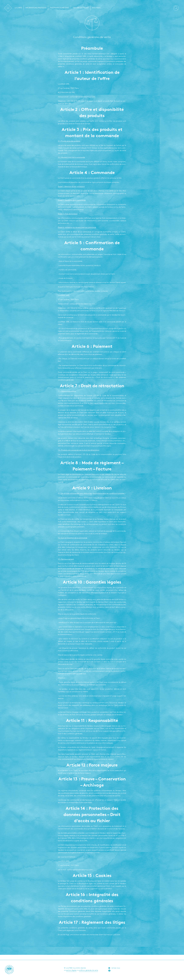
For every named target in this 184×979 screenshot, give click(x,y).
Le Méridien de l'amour (8, 8)
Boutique (96, 8)
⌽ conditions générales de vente (88, 970)
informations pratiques (35, 8)
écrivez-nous (116, 968)
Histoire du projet (81, 8)
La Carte (18, 8)
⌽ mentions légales (71, 970)
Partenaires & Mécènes (59, 8)
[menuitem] (18, 7)
